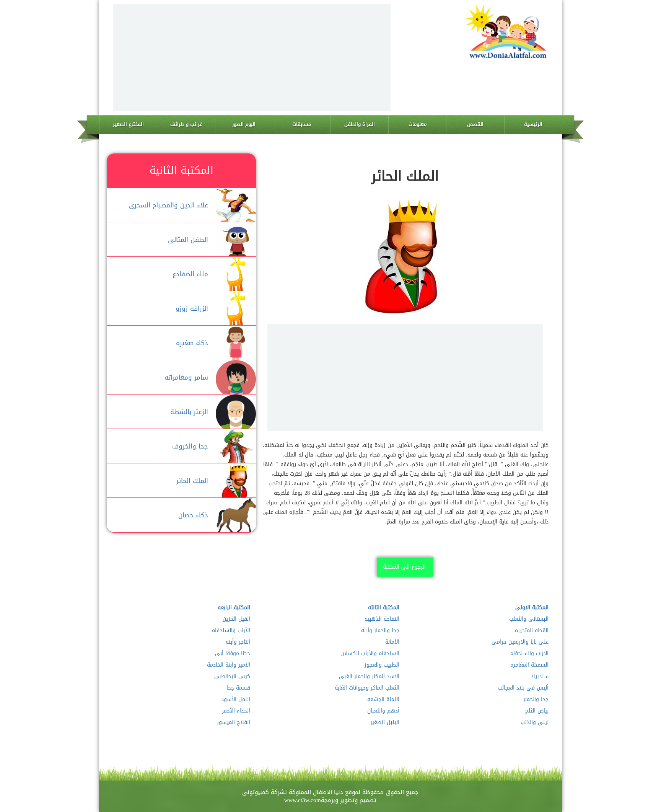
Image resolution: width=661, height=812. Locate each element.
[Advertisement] (252, 57)
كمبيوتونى (255, 792)
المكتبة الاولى (532, 607)
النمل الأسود (235, 699)
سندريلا (540, 676)
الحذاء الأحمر (236, 711)
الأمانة (392, 642)
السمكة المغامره (529, 665)
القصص (475, 124)
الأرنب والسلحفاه (231, 630)
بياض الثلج (537, 711)
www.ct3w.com (302, 800)
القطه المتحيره (532, 630)
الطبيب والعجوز (382, 665)
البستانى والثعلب (529, 619)
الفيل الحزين (236, 619)
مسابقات (301, 124)
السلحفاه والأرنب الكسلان (369, 653)
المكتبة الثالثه (383, 607)
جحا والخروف (190, 446)
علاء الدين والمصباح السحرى (168, 205)
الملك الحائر (192, 480)
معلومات (418, 124)
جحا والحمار (536, 699)
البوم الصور (244, 124)
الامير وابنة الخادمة (228, 665)
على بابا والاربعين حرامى (520, 642)
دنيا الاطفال (328, 792)
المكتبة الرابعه (234, 607)
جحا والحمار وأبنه (380, 630)
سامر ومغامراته (186, 377)
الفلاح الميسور (233, 722)
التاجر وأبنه (238, 642)
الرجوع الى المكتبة (404, 567)
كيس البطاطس (232, 676)
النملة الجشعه (383, 699)
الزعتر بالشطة (189, 412)
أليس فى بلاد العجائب (523, 688)
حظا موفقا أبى (232, 653)
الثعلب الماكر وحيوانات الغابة (367, 688)
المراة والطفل (359, 124)
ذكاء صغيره (192, 343)
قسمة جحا (238, 688)
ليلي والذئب (535, 722)
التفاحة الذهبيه (382, 619)
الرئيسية (533, 124)
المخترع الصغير (128, 124)
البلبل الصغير (384, 722)
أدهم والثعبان (383, 711)
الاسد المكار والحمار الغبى (369, 676)
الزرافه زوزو (192, 308)
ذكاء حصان (193, 515)
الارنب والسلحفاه (529, 653)
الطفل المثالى (188, 239)
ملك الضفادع (190, 274)
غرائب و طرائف (186, 124)
